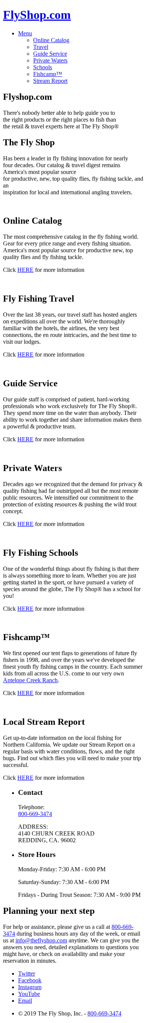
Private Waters (50, 60)
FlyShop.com (37, 14)
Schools (42, 67)
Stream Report (50, 81)
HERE (25, 270)
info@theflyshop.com (41, 940)
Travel (40, 47)
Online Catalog (51, 40)
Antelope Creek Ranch (30, 680)
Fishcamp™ (47, 74)
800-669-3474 (35, 814)
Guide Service (50, 53)
